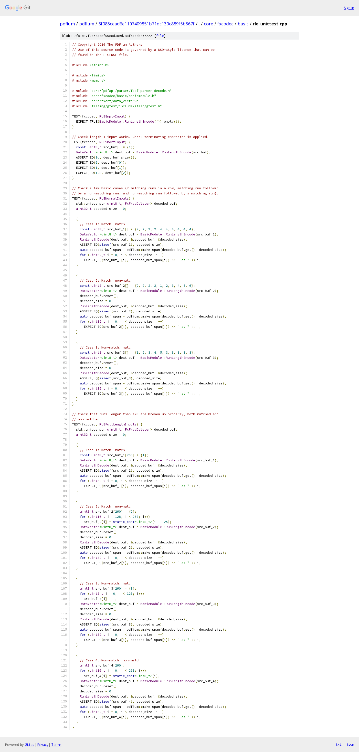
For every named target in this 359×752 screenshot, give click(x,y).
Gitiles (29, 744)
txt (338, 744)
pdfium (67, 24)
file (160, 36)
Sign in (349, 7)
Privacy (42, 744)
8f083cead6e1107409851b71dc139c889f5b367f (146, 24)
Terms (56, 744)
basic (243, 24)
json (350, 744)
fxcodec (225, 24)
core (208, 24)
